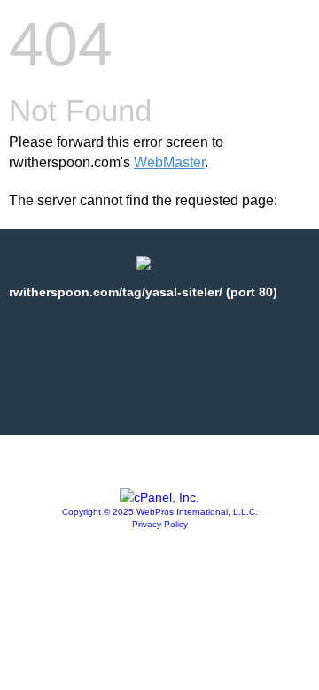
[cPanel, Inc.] (159, 497)
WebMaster (169, 162)
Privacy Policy (160, 524)
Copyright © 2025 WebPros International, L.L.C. (160, 512)
